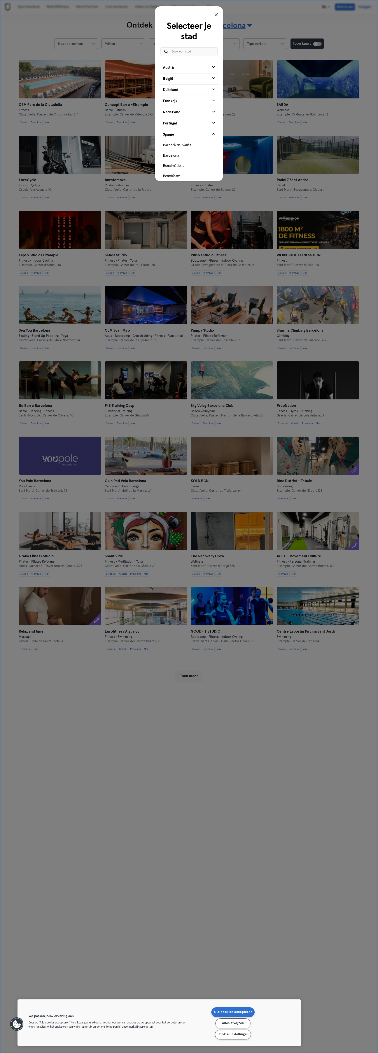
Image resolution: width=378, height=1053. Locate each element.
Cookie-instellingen (233, 1034)
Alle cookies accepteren (233, 1012)
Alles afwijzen (233, 1023)
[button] (17, 1024)
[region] (159, 1022)
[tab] (189, 67)
